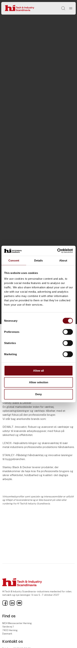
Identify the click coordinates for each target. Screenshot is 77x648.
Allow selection (38, 382)
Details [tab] (38, 260)
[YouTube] (19, 604)
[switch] (68, 332)
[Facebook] (5, 604)
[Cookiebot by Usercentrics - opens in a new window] (57, 250)
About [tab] (63, 260)
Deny (38, 394)
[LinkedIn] (12, 604)
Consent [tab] (13, 260)
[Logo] (19, 8)
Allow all (38, 370)
